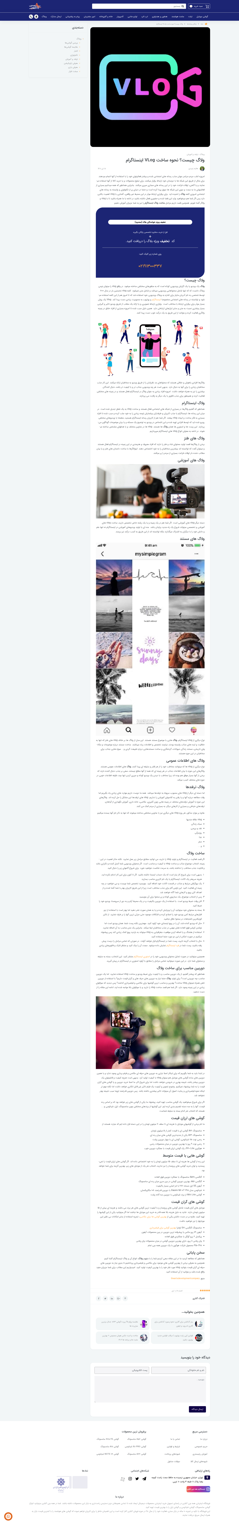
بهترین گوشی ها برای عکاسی (153, 1216)
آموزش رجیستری (200, 1454)
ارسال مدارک (56, 16)
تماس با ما (175, 1439)
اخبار (76, 51)
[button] (199, 6)
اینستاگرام (156, 299)
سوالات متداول (173, 1461)
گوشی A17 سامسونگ (109, 1446)
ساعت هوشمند (178, 16)
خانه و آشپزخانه (106, 16)
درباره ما (203, 1439)
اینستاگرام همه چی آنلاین (196, 1489)
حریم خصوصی (201, 1446)
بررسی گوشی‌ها (71, 43)
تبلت (190, 16)
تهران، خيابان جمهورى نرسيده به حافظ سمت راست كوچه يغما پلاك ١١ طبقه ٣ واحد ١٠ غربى (177, 1479)
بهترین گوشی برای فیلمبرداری (163, 1227)
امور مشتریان (89, 16)
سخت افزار (73, 71)
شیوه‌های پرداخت (172, 1454)
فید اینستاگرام (173, 945)
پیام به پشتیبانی (73, 16)
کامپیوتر (120, 16)
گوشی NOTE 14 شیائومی (107, 1454)
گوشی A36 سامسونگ (136, 1454)
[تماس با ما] (8, 1516)
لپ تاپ (144, 16)
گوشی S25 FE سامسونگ (108, 1439)
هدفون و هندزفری (159, 16)
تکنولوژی (74, 55)
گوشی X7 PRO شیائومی (135, 1446)
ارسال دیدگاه (197, 1409)
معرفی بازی (73, 67)
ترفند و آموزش (192, 154)
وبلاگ (44, 16)
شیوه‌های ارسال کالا (199, 1461)
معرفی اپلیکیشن (71, 63)
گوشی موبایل (202, 16)
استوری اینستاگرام (142, 956)
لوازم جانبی (132, 16)
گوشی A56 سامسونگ (136, 1439)
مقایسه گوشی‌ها (71, 47)
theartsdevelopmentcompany (185, 1278)
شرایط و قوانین (173, 1446)
